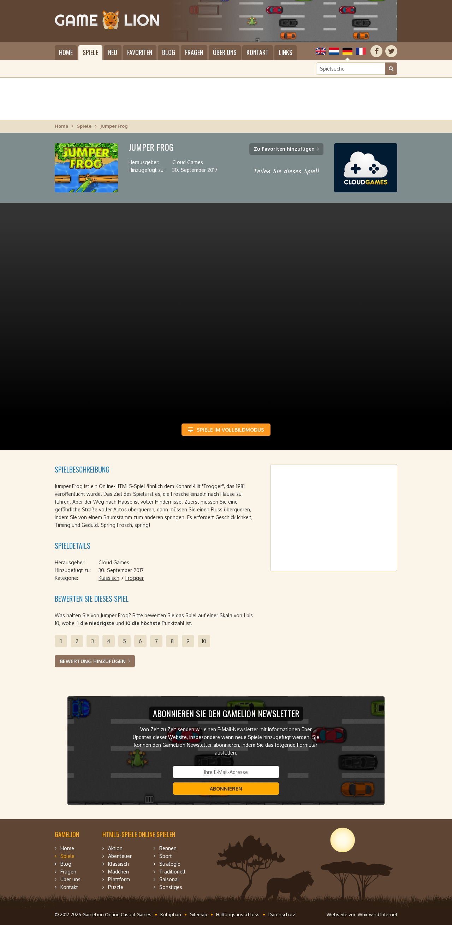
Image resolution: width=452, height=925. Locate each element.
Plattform (119, 879)
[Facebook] (376, 51)
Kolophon (170, 914)
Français (361, 51)
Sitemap (198, 914)
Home (66, 52)
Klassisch (109, 578)
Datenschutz (281, 914)
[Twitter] (391, 51)
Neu (112, 52)
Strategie (169, 864)
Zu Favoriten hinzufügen (284, 149)
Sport (165, 856)
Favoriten (139, 52)
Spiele (90, 52)
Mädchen (118, 872)
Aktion (115, 848)
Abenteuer (120, 856)
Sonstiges (170, 887)
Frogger (134, 578)
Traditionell (172, 872)
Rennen (168, 848)
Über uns (225, 52)
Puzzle (115, 887)
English (321, 51)
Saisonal (169, 879)
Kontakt (257, 52)
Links (285, 52)
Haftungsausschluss (238, 914)
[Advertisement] (226, 99)
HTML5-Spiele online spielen (138, 834)
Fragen (194, 52)
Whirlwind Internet (377, 914)
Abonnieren (226, 789)
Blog (168, 52)
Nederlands (334, 51)
